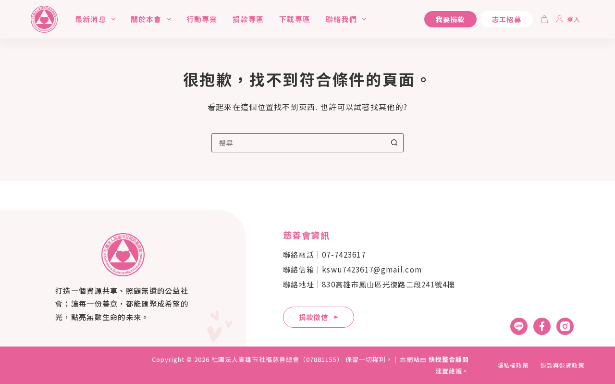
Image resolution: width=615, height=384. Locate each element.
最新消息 (90, 19)
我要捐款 (450, 19)
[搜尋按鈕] (394, 143)
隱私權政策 (513, 365)
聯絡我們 (341, 19)
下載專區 (294, 19)
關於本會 (146, 19)
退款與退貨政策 (562, 365)
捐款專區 (248, 19)
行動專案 (202, 19)
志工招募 (506, 19)
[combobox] (298, 142)
